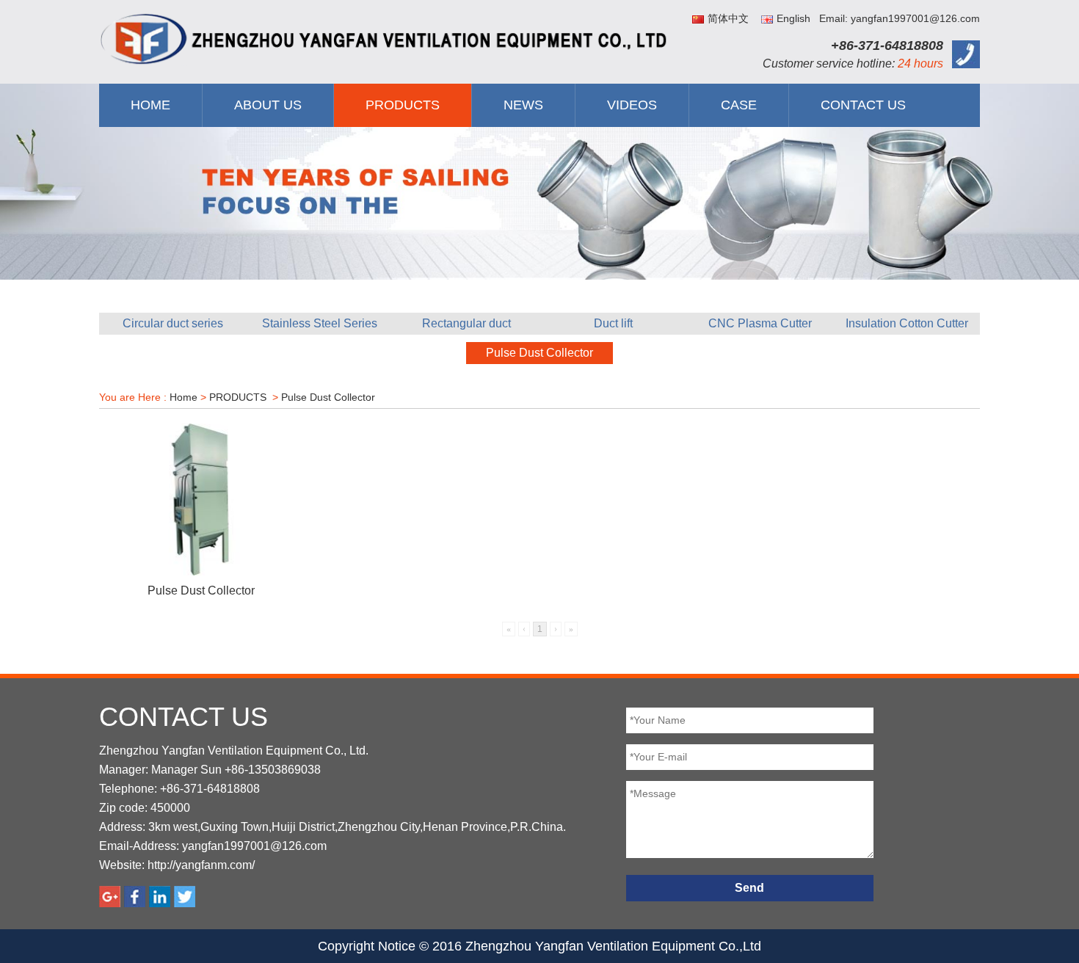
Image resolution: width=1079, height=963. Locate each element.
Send (749, 888)
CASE (739, 105)
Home (150, 105)
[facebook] (134, 896)
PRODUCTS (403, 105)
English (793, 18)
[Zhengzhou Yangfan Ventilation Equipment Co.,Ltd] (385, 39)
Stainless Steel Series (319, 323)
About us (268, 105)
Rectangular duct (466, 323)
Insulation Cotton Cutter (907, 323)
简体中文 (728, 18)
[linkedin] (159, 896)
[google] (109, 896)
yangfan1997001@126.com (254, 846)
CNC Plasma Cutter (760, 323)
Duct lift (613, 323)
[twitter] (184, 896)
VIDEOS (632, 105)
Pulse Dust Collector (539, 352)
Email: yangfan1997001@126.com (899, 18)
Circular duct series (173, 323)
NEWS (523, 105)
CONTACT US (863, 105)
